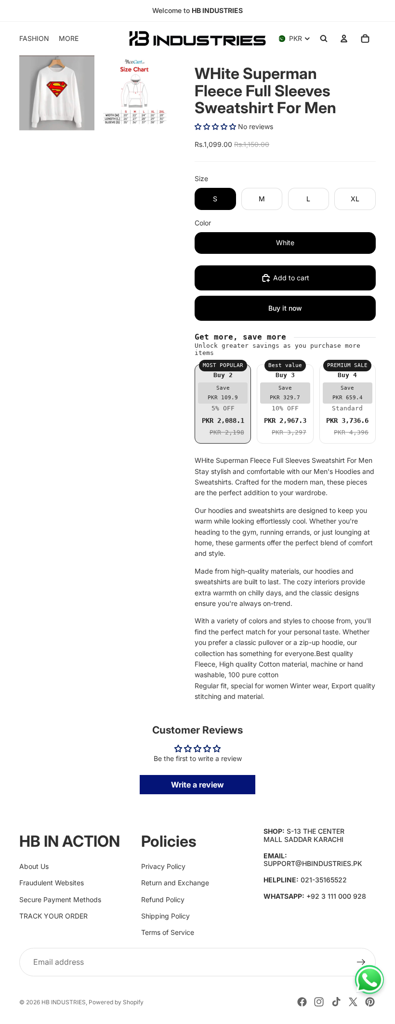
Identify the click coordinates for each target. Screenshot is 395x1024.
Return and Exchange (175, 883)
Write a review (197, 784)
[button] (215, 126)
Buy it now (285, 308)
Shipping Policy (165, 916)
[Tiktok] (336, 1002)
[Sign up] (361, 962)
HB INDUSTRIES (63, 1002)
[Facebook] (302, 1002)
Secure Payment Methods (60, 899)
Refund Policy (162, 899)
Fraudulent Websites (51, 883)
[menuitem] (68, 38)
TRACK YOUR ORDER (53, 916)
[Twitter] (353, 1002)
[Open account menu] (344, 38)
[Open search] (323, 38)
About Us (34, 866)
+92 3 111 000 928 (336, 896)
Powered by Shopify (116, 1002)
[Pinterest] (370, 1002)
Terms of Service (167, 932)
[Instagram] (319, 1002)
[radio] (223, 404)
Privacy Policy (163, 866)
